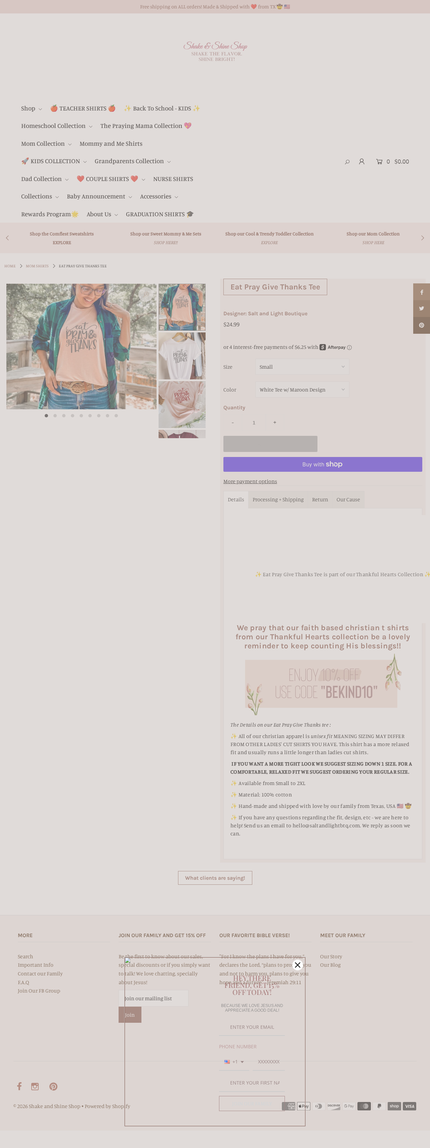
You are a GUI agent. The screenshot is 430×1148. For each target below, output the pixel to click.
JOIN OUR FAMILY (252, 1103)
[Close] (298, 965)
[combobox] (234, 1062)
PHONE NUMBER (238, 1046)
